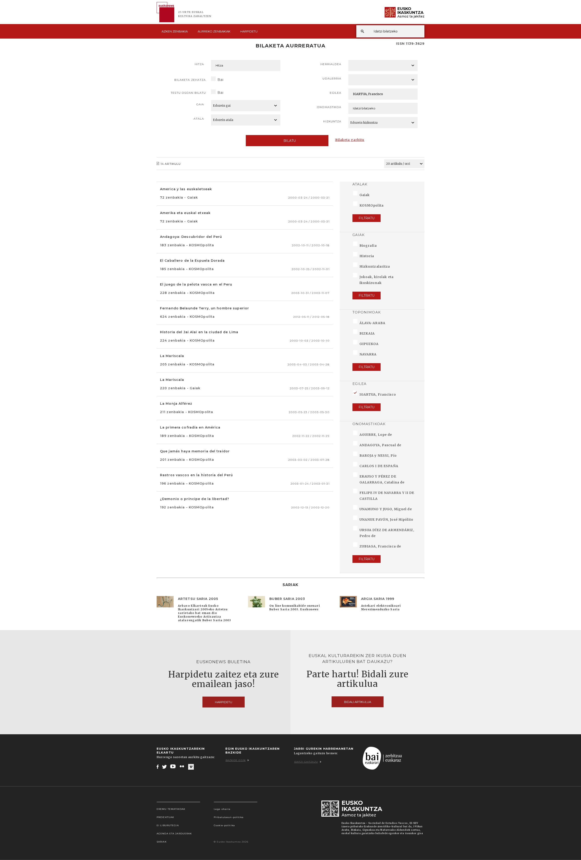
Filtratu (366, 218)
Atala (199, 118)
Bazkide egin (236, 760)
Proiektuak (165, 817)
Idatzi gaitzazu (306, 761)
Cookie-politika (224, 825)
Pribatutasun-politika (229, 817)
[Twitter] (164, 766)
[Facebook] (158, 766)
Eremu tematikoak (171, 809)
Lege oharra (222, 809)
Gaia (200, 104)
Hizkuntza (332, 121)
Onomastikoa (329, 107)
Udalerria (332, 78)
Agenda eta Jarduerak (174, 833)
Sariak (162, 841)
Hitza (199, 64)
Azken (175, 31)
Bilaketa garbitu (349, 140)
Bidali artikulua (357, 702)
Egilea (336, 92)
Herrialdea (330, 64)
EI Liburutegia (168, 825)
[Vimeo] (191, 767)
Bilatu (289, 141)
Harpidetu (249, 31)
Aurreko (214, 31)
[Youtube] (173, 766)
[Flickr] (182, 766)
